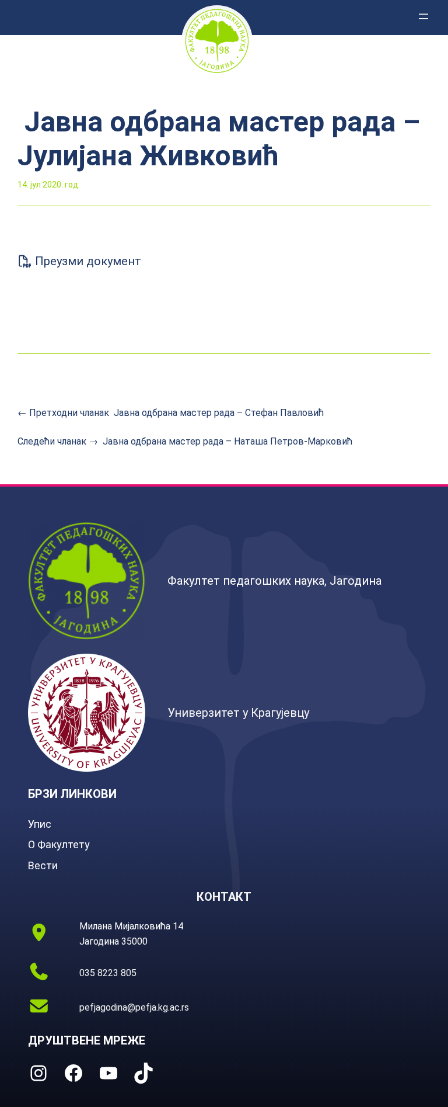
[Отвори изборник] (423, 16)
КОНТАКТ (224, 897)
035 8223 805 (107, 972)
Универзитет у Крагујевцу (238, 713)
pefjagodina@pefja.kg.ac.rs (134, 1007)
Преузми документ (86, 261)
